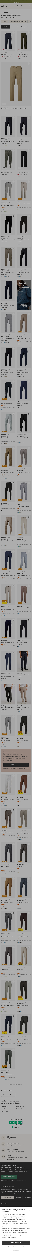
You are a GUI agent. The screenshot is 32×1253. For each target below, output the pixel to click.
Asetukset (16, 1250)
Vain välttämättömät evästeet (16, 1247)
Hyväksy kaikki (16, 1242)
